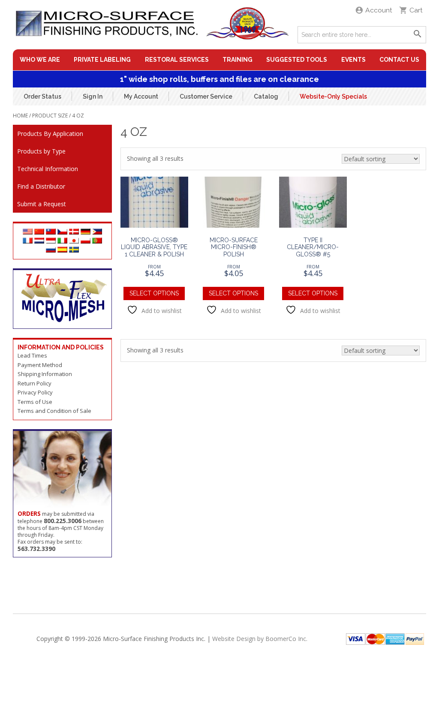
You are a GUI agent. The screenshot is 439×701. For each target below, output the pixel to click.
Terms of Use (35, 402)
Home (20, 115)
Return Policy (34, 383)
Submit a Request (41, 204)
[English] (28, 232)
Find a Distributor (41, 186)
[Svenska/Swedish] (74, 250)
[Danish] (74, 232)
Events (353, 59)
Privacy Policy (35, 392)
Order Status (42, 96)
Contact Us (399, 59)
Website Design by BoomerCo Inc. (259, 639)
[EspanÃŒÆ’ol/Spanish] (62, 250)
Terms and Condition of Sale (54, 411)
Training (238, 59)
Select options (154, 293)
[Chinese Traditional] (51, 232)
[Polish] (85, 241)
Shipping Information (45, 374)
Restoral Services (177, 59)
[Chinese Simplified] (39, 232)
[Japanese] (74, 241)
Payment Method (40, 365)
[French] (28, 241)
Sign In (92, 96)
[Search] (417, 34)
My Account (141, 96)
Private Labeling (102, 59)
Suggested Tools (296, 59)
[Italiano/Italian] (62, 241)
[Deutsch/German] (85, 232)
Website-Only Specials (333, 96)
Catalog (266, 96)
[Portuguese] (97, 241)
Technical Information (47, 169)
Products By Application (50, 133)
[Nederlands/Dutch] (39, 241)
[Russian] (51, 250)
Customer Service (206, 96)
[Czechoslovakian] (62, 232)
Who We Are (40, 59)
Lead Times (32, 355)
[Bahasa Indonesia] (51, 241)
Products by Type (41, 151)
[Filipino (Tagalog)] (97, 232)
